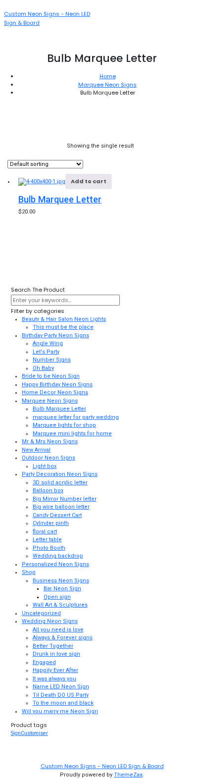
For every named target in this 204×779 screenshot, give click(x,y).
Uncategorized (41, 613)
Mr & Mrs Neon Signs (50, 441)
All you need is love (58, 629)
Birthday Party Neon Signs (55, 335)
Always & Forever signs (63, 637)
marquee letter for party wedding (76, 417)
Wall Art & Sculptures (60, 605)
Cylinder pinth (51, 523)
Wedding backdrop (58, 556)
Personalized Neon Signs (55, 564)
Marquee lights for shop (64, 425)
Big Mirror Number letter (65, 499)
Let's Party (46, 352)
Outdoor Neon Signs (48, 458)
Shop (29, 572)
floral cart (45, 531)
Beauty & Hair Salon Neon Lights (64, 319)
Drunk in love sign (56, 654)
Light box (44, 466)
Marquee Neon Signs (107, 85)
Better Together (53, 646)
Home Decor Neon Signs (55, 392)
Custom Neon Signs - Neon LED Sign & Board (102, 766)
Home (108, 76)
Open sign (57, 597)
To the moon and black (63, 703)
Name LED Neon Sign (61, 686)
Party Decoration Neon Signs (60, 474)
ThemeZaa (128, 775)
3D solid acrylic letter (60, 482)
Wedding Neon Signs (50, 621)
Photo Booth (49, 548)
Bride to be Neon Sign (51, 376)
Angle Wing (48, 343)
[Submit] (128, 301)
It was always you (54, 678)
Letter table (47, 539)
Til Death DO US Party (61, 695)
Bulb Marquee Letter (60, 199)
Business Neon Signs (61, 580)
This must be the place (63, 327)
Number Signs (52, 360)
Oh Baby (43, 368)
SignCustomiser (29, 733)
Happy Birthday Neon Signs (57, 384)
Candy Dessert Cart (57, 515)
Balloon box (48, 490)
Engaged (44, 662)
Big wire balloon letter (61, 507)
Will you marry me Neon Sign (60, 711)
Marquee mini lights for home (72, 433)
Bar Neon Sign (62, 588)
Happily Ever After (55, 670)
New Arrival (36, 450)
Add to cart (88, 181)
